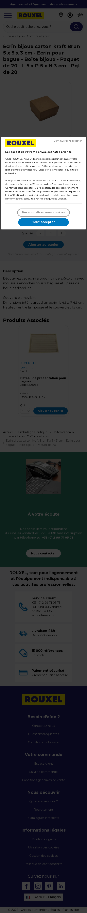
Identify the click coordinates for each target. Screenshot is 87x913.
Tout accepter (43, 222)
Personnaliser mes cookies (43, 212)
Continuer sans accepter (68, 140)
